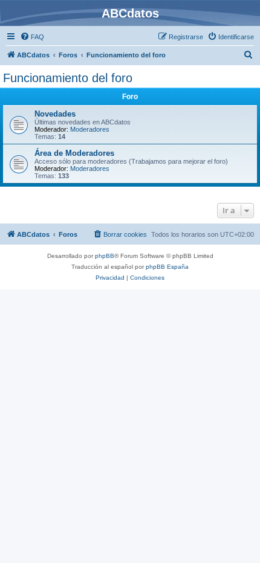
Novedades (55, 113)
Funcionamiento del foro (67, 78)
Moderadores (89, 129)
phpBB (104, 256)
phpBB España (167, 266)
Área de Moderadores (74, 153)
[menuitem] (32, 37)
